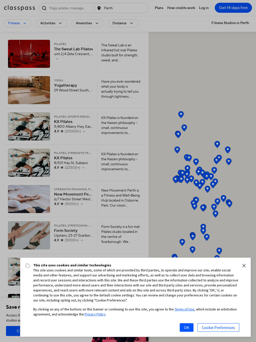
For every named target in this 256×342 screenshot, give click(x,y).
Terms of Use (184, 309)
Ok (186, 327)
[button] (244, 265)
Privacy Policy (95, 314)
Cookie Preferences (218, 327)
